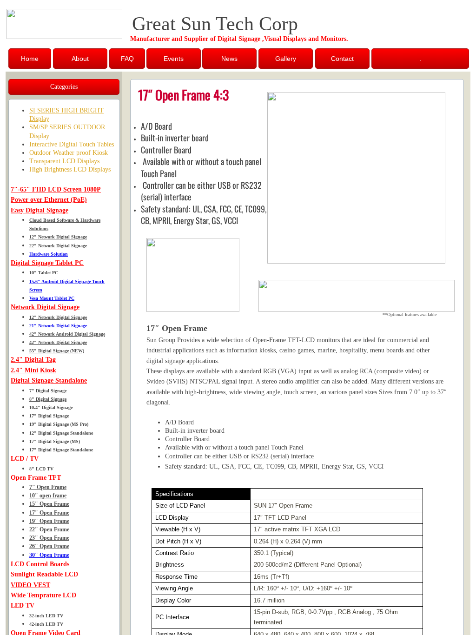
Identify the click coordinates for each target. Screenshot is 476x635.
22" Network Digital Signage (58, 245)
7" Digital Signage (47, 390)
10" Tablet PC (43, 272)
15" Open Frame (49, 504)
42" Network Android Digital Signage (67, 334)
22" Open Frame (49, 529)
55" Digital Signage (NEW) (56, 350)
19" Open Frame (49, 521)
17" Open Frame (49, 512)
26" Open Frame (49, 546)
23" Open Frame (49, 538)
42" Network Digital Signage (58, 342)
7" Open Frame (47, 487)
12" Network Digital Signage (58, 236)
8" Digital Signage (47, 399)
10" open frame (47, 495)
